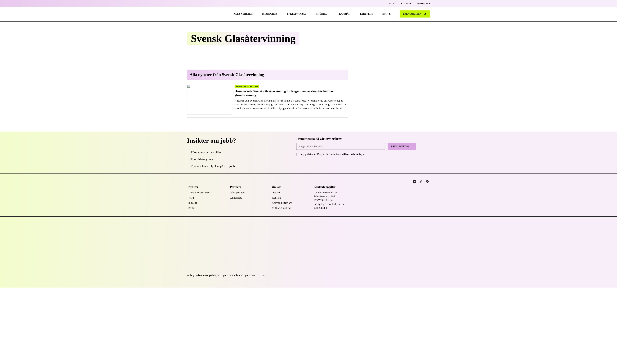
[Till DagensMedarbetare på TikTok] (421, 181)
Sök (385, 14)
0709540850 (321, 208)
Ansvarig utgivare (282, 202)
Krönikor (322, 14)
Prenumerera (412, 14)
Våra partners (237, 192)
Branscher (269, 14)
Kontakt (406, 3)
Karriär (344, 14)
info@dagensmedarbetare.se (329, 204)
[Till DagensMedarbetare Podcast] (427, 181)
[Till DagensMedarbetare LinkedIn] (414, 181)
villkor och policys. (353, 154)
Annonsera (423, 3)
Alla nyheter (243, 14)
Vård (191, 197)
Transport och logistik (200, 192)
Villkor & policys (281, 208)
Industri (192, 202)
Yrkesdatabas (296, 14)
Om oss (392, 3)
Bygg (191, 208)
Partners (366, 14)
